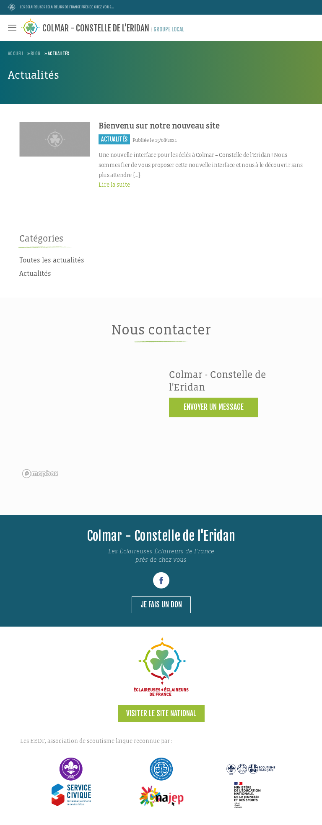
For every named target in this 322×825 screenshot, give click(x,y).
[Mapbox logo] (40, 473)
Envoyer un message (214, 407)
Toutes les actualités (51, 260)
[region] (86, 425)
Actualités (35, 274)
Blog (36, 54)
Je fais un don (161, 604)
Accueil (15, 54)
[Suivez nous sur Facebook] (161, 580)
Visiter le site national (161, 713)
